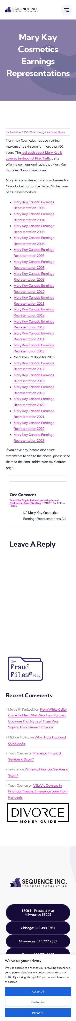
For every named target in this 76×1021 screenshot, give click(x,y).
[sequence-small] (21, 8)
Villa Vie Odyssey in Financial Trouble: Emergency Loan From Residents (37, 791)
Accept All (38, 991)
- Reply (13, 505)
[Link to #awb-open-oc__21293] (66, 10)
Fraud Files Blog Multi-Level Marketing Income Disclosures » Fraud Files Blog (34, 501)
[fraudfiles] (25, 655)
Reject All (38, 1012)
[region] (38, 987)
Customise (38, 1002)
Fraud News (57, 132)
